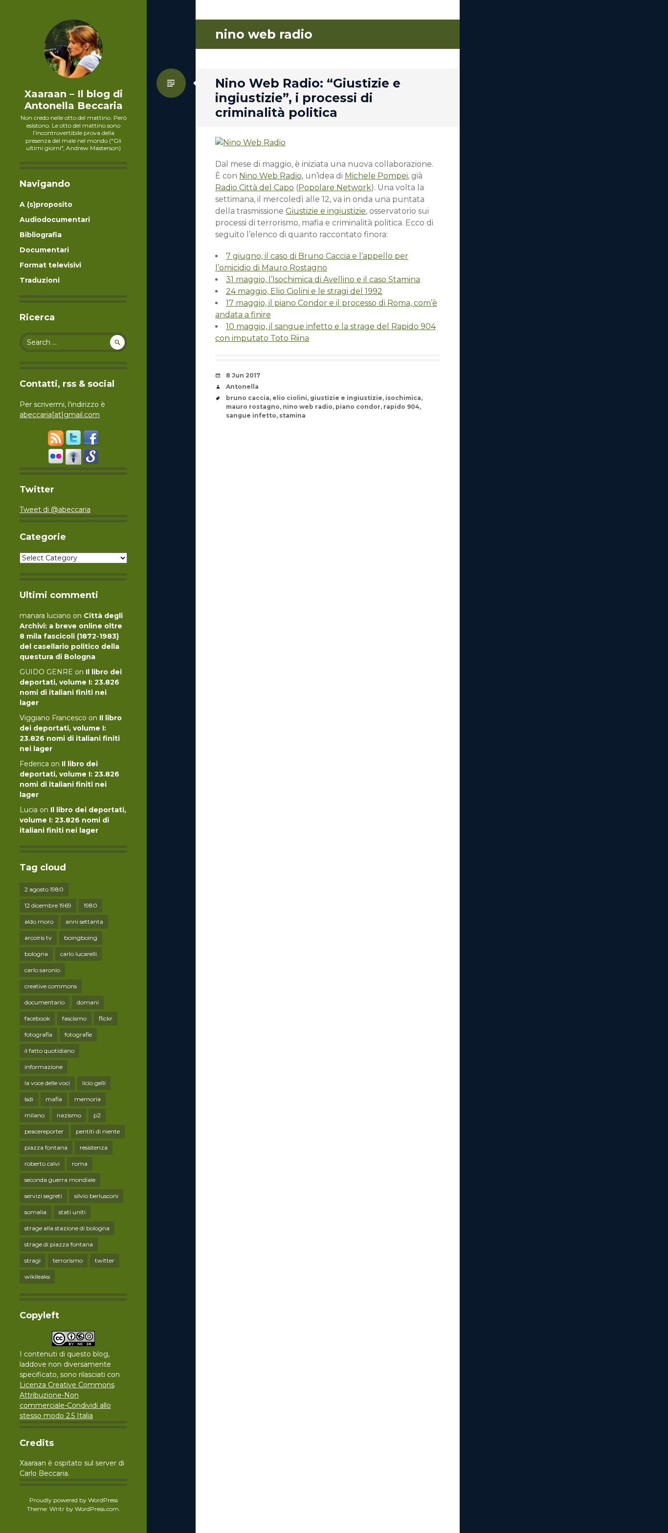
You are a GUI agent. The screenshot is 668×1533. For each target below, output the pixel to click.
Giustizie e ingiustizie (326, 211)
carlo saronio (42, 970)
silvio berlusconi (96, 1196)
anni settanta (84, 921)
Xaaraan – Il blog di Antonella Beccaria (73, 99)
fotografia (38, 1034)
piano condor (357, 406)
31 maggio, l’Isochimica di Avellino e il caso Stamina (323, 279)
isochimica (403, 397)
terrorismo (68, 1260)
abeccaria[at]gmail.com (60, 414)
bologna (36, 953)
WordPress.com (97, 1508)
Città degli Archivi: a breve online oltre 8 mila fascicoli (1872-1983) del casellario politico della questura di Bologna (71, 636)
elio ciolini (289, 397)
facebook (37, 1018)
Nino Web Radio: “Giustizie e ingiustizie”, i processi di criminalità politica (308, 98)
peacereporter (44, 1131)
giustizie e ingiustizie (346, 397)
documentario (44, 1002)
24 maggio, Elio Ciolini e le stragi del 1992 (304, 291)
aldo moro (38, 921)
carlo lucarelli (78, 953)
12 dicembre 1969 (47, 905)
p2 (97, 1115)
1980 (90, 905)
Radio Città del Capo (254, 187)
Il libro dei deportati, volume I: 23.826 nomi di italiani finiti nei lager (73, 820)
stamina (292, 415)
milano (34, 1115)
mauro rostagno (253, 406)
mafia (53, 1099)
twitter (104, 1260)
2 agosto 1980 (44, 889)
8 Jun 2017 (243, 375)
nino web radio (308, 406)
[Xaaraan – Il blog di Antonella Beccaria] (73, 49)
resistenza (94, 1147)
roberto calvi (42, 1163)
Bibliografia (41, 234)
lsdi (28, 1099)
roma (80, 1163)
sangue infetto (251, 415)
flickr (105, 1018)
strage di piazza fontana (58, 1244)
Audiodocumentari (55, 219)
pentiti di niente (98, 1131)
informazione (43, 1066)
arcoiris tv (38, 937)
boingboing (80, 937)
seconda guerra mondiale (59, 1179)
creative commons (50, 986)
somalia (35, 1212)
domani (88, 1002)
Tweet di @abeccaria (55, 509)
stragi (32, 1260)
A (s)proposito (46, 204)
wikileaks (37, 1276)
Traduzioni (40, 280)
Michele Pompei (376, 175)
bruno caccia (247, 397)
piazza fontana (45, 1147)
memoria (87, 1099)
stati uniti (72, 1212)
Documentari (44, 249)
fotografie (78, 1034)
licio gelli (94, 1083)
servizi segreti (43, 1196)
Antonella (242, 386)
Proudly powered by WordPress (73, 1500)
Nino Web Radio (270, 175)
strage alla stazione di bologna (67, 1228)
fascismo (74, 1018)
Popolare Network (334, 187)
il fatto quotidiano (49, 1050)
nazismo (69, 1115)
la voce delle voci (47, 1083)
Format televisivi (50, 265)
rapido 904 (401, 406)
